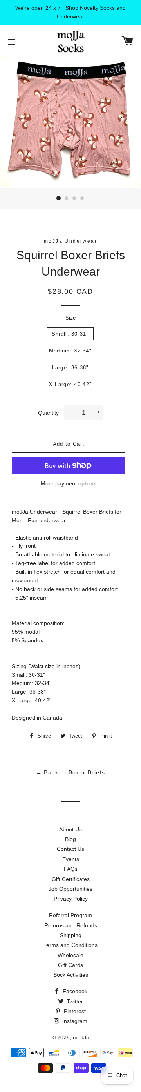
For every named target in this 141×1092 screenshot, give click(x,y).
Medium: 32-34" (70, 351)
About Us (70, 829)
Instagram (74, 1021)
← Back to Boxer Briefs (70, 772)
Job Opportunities (70, 889)
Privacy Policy (71, 899)
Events (70, 859)
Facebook (74, 991)
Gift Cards (70, 965)
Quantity (48, 413)
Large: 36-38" (70, 368)
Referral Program (70, 915)
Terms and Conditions (70, 945)
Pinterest (74, 1011)
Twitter (74, 1001)
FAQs (71, 869)
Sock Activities (70, 975)
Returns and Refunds (70, 925)
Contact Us (70, 849)
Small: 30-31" (70, 334)
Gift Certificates (71, 879)
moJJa (81, 1037)
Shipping (70, 935)
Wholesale (70, 955)
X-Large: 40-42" (70, 384)
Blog (70, 839)
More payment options (68, 483)
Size (70, 317)
